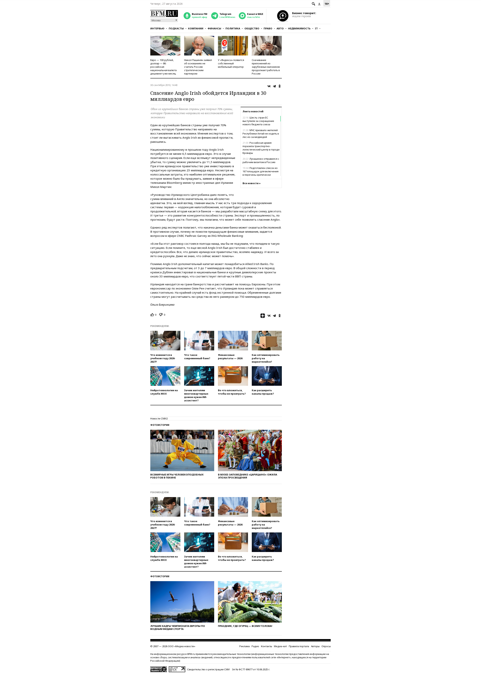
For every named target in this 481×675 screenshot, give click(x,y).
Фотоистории (159, 425)
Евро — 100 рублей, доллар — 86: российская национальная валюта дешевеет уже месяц (163, 66)
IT (316, 28)
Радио (255, 646)
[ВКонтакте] (269, 86)
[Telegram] (274, 86)
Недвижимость (299, 28)
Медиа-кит (280, 646)
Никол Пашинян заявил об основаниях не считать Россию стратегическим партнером (198, 66)
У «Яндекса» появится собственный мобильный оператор (231, 63)
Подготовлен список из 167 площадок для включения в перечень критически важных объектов (260, 173)
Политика (232, 28)
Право (268, 28)
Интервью (157, 28)
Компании (195, 28)
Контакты (266, 646)
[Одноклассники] (279, 86)
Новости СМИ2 (159, 418)
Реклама (244, 646)
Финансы (214, 28)
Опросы (326, 646)
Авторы (315, 646)
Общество (251, 28)
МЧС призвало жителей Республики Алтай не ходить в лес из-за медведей (261, 133)
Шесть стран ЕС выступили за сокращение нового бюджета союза (258, 121)
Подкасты (176, 28)
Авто (280, 28)
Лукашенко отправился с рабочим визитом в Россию (261, 160)
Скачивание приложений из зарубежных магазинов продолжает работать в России (266, 66)
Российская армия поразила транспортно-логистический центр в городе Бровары (261, 148)
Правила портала (299, 646)
